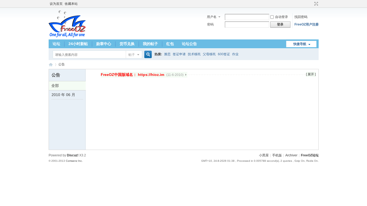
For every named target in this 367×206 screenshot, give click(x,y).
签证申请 (179, 54)
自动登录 (281, 17)
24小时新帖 (78, 44)
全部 (55, 85)
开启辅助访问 (311, 3)
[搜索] (147, 55)
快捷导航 (299, 44)
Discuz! (72, 155)
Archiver (291, 155)
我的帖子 (150, 44)
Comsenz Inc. (74, 160)
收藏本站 (71, 4)
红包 (170, 44)
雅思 (167, 54)
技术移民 (194, 54)
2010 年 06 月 (63, 95)
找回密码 (300, 17)
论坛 (56, 44)
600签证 (224, 54)
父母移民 (209, 54)
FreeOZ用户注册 (306, 24)
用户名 (212, 17)
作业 (235, 54)
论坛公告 (189, 44)
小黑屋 (264, 155)
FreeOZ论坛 (51, 64)
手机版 (277, 155)
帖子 (131, 55)
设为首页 (56, 4)
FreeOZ (67, 23)
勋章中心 (103, 44)
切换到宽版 (315, 3)
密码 (210, 24)
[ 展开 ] (311, 74)
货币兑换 (127, 44)
